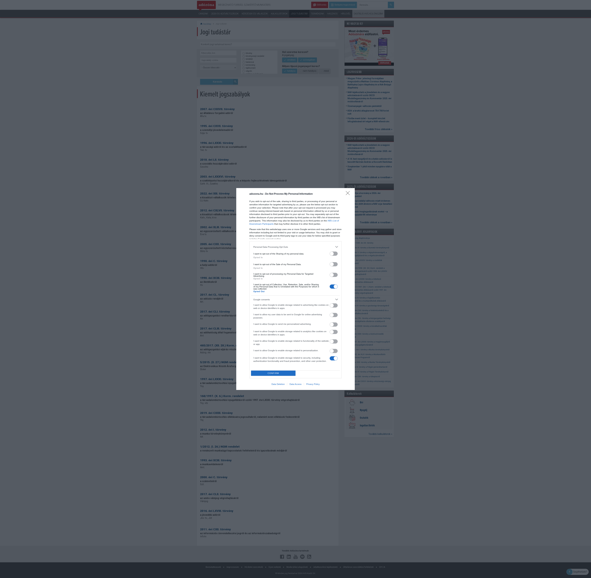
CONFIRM (273, 373)
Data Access (295, 384)
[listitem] (295, 246)
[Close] (349, 194)
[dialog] (295, 289)
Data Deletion (278, 384)
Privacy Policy (313, 384)
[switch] (334, 254)
